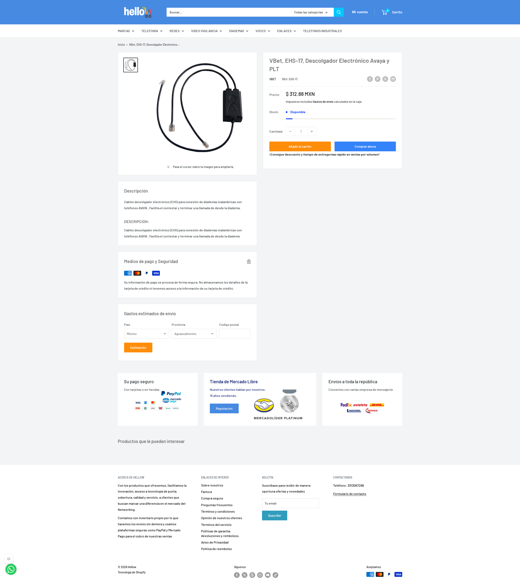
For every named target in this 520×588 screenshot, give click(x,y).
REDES (175, 31)
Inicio (121, 44)
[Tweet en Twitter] (385, 79)
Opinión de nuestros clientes (221, 518)
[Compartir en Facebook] (370, 79)
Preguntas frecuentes (217, 505)
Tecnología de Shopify (132, 572)
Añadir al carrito (300, 146)
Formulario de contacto (349, 494)
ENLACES (284, 31)
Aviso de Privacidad (215, 542)
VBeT (272, 79)
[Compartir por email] (393, 79)
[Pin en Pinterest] (377, 79)
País (127, 324)
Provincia (178, 324)
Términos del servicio (216, 524)
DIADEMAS (236, 31)
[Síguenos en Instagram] (260, 575)
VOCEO (261, 31)
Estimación (138, 347)
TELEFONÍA (149, 31)
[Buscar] (339, 12)
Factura (206, 492)
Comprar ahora (365, 146)
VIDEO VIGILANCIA (204, 31)
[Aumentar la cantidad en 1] (312, 131)
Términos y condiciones (218, 511)
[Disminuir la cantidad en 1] (290, 131)
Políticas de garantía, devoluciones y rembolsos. (220, 533)
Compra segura (212, 498)
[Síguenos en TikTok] (275, 575)
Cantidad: (276, 131)
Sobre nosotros (212, 485)
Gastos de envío (323, 101)
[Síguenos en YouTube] (268, 575)
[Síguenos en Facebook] (237, 575)
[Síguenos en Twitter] (244, 575)
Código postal (229, 324)
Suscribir (274, 515)
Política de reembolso (216, 549)
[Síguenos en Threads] (252, 575)
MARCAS (124, 31)
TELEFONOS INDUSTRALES (322, 31)
